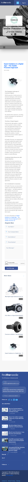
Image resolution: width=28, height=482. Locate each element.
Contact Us (4, 481)
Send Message (10, 268)
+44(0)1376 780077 (13, 395)
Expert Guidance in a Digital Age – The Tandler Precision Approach (12, 217)
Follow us (4, 464)
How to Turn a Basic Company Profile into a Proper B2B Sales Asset (16, 418)
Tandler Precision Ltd (14, 28)
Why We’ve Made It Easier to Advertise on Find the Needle (16, 426)
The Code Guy (9, 475)
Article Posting (11, 481)
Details (21, 317)
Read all (4, 454)
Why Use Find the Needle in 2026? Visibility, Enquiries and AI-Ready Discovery (16, 410)
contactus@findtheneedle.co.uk (11, 383)
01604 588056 (15, 32)
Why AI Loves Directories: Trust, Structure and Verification (16, 433)
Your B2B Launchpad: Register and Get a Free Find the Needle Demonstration (16, 440)
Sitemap (18, 481)
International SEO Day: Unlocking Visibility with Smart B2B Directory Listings (17, 449)
